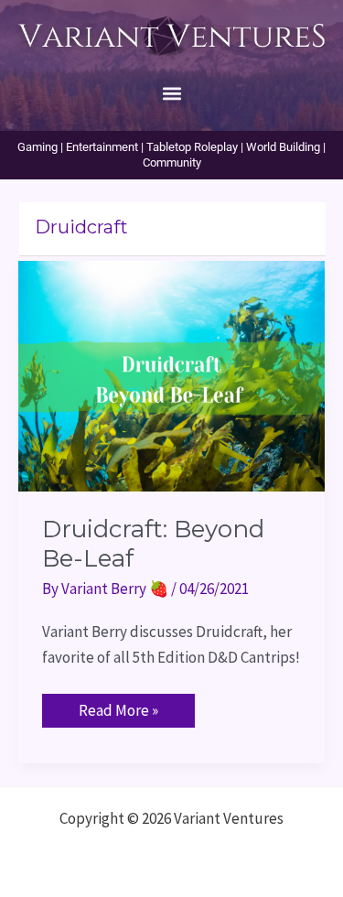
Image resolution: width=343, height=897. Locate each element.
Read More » (118, 707)
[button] (171, 93)
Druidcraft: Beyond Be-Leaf (153, 543)
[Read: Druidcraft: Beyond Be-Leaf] (171, 374)
